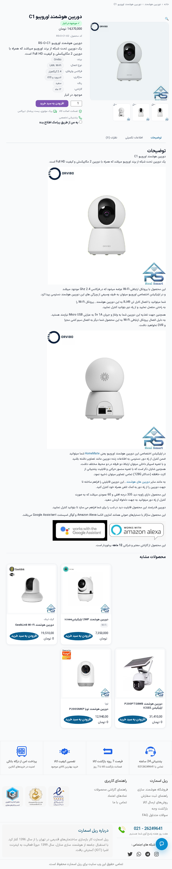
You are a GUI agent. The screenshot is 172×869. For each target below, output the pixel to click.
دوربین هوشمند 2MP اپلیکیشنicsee (86, 619)
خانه (166, 4)
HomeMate (92, 453)
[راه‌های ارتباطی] (162, 844)
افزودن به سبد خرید (52, 103)
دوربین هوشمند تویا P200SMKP (88, 709)
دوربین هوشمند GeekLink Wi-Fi (34, 625)
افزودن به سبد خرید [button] (78, 636)
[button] (167, 19)
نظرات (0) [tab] (111, 138)
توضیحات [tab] (156, 138)
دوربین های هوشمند (138, 482)
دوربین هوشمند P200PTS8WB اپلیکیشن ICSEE (143, 706)
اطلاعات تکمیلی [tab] (134, 138)
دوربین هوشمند (153, 4)
